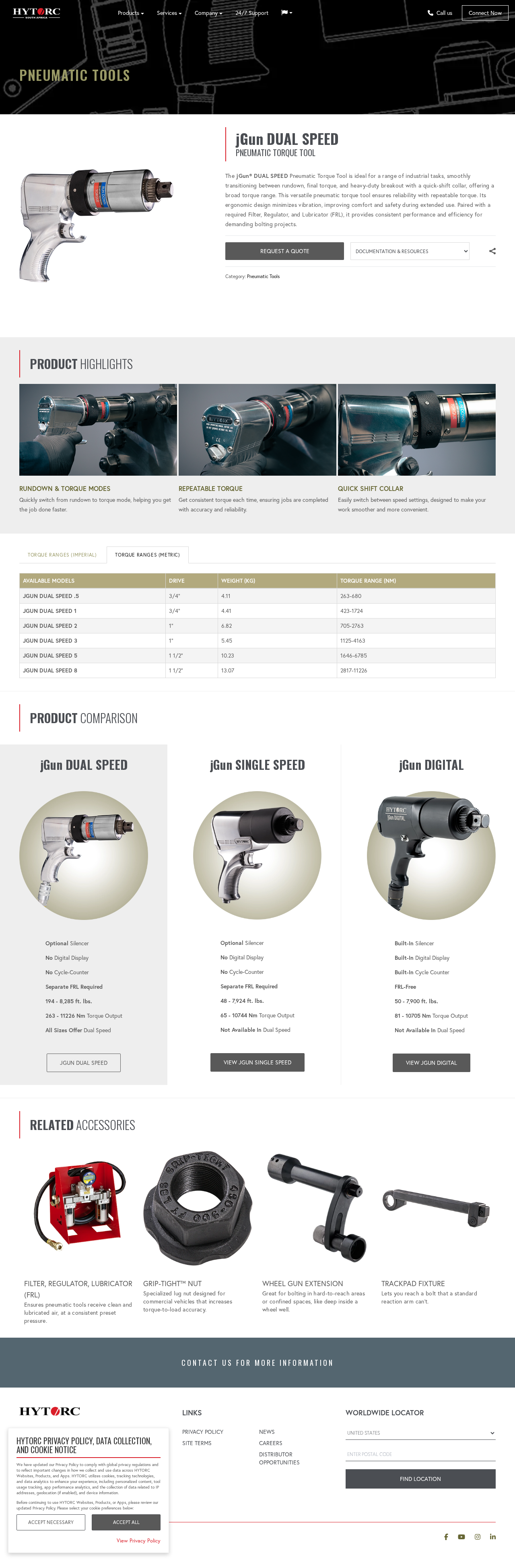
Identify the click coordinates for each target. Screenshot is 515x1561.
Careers (270, 1443)
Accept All (126, 1522)
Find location (420, 1479)
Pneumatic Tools (263, 276)
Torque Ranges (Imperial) (62, 555)
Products (128, 12)
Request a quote (284, 251)
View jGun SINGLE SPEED (257, 1062)
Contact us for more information (257, 1362)
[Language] (287, 13)
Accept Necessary (51, 1522)
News (267, 1431)
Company (206, 12)
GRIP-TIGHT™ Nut (172, 1283)
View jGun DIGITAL (431, 1062)
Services (167, 12)
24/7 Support (251, 12)
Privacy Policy (202, 1431)
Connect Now (485, 12)
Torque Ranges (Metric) (147, 555)
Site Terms (197, 1443)
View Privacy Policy (139, 1540)
